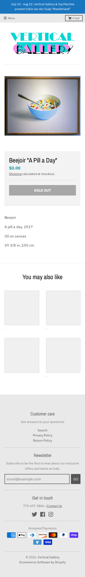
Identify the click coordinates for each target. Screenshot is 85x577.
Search (42, 430)
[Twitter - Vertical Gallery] (34, 514)
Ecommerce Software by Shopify (42, 562)
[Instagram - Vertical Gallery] (50, 514)
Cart (76, 18)
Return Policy (42, 440)
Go (75, 479)
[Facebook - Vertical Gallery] (42, 514)
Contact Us (54, 506)
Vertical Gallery (49, 557)
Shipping (15, 174)
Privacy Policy (42, 435)
